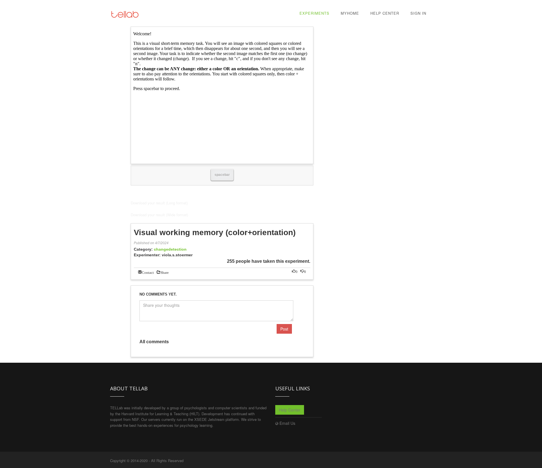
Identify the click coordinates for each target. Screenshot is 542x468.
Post (284, 329)
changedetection (170, 249)
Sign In (418, 13)
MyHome (350, 13)
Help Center (384, 13)
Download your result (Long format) (159, 202)
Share (164, 272)
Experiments (314, 13)
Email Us (287, 423)
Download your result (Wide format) (159, 214)
